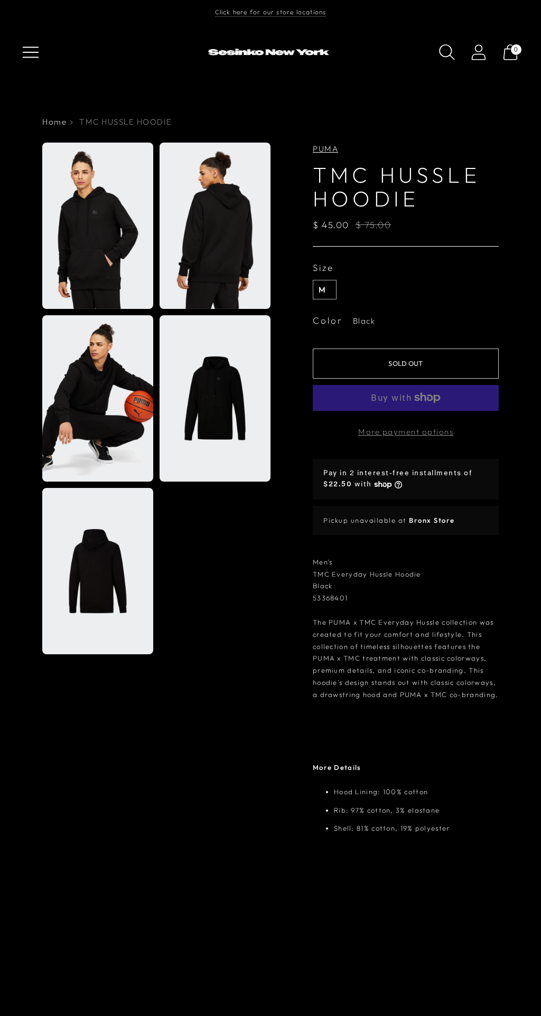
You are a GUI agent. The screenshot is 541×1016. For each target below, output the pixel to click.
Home (54, 122)
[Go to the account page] (478, 52)
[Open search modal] (447, 52)
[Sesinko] (270, 52)
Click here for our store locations (271, 12)
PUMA (325, 149)
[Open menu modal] (30, 52)
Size (323, 267)
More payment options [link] (405, 432)
